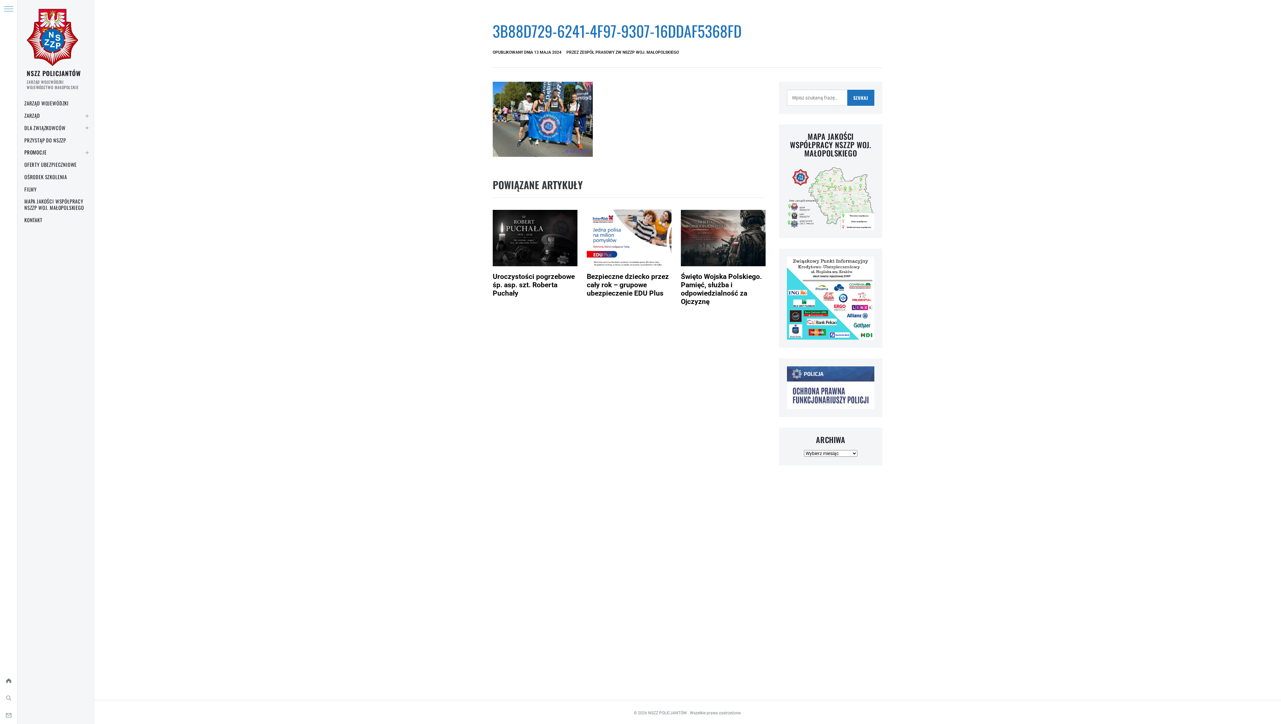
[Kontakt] (8, 715)
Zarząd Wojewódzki (46, 103)
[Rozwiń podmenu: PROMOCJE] (87, 152)
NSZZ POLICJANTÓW (54, 73)
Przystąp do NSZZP (45, 140)
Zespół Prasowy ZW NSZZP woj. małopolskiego (629, 52)
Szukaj (860, 97)
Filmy (30, 189)
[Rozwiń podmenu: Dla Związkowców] (87, 128)
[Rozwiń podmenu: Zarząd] (87, 116)
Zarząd (32, 115)
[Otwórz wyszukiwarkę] (8, 698)
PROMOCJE (35, 152)
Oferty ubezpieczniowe (50, 164)
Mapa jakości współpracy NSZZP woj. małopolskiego (54, 204)
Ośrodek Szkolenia (45, 176)
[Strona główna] (8, 680)
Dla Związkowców (44, 127)
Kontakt (33, 220)
